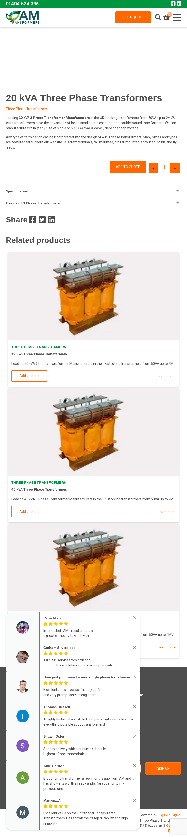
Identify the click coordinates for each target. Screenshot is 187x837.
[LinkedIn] (52, 220)
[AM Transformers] (22, 17)
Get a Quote (133, 17)
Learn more (167, 376)
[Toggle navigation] (176, 17)
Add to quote (128, 167)
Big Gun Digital (169, 815)
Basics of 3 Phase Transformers (33, 203)
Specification (17, 191)
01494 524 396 (22, 3)
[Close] (134, 618)
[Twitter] (42, 220)
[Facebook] (32, 220)
